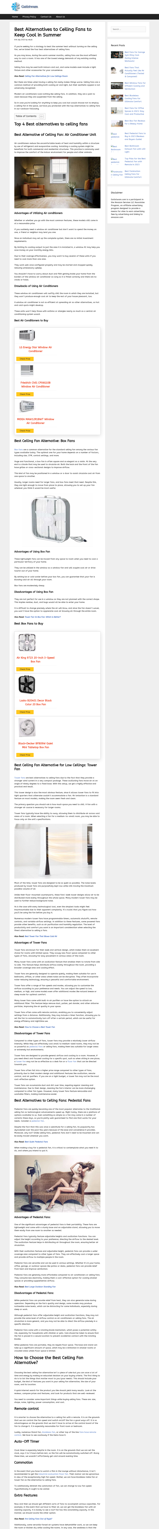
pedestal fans (36, 1046)
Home (15, 16)
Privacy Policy (29, 16)
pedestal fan (37, 1121)
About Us (60, 16)
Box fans (18, 449)
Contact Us (46, 16)
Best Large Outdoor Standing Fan (40, 1287)
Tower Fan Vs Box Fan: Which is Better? (43, 617)
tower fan (21, 1061)
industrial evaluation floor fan (53, 1474)
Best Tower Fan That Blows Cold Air (41, 936)
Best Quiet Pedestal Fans (36, 1142)
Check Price (25, 359)
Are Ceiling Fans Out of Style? (38, 1519)
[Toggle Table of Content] (40, 116)
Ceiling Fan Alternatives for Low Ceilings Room (46, 76)
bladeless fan (48, 1432)
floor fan (72, 1061)
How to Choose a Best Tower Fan (40, 1027)
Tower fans (19, 778)
